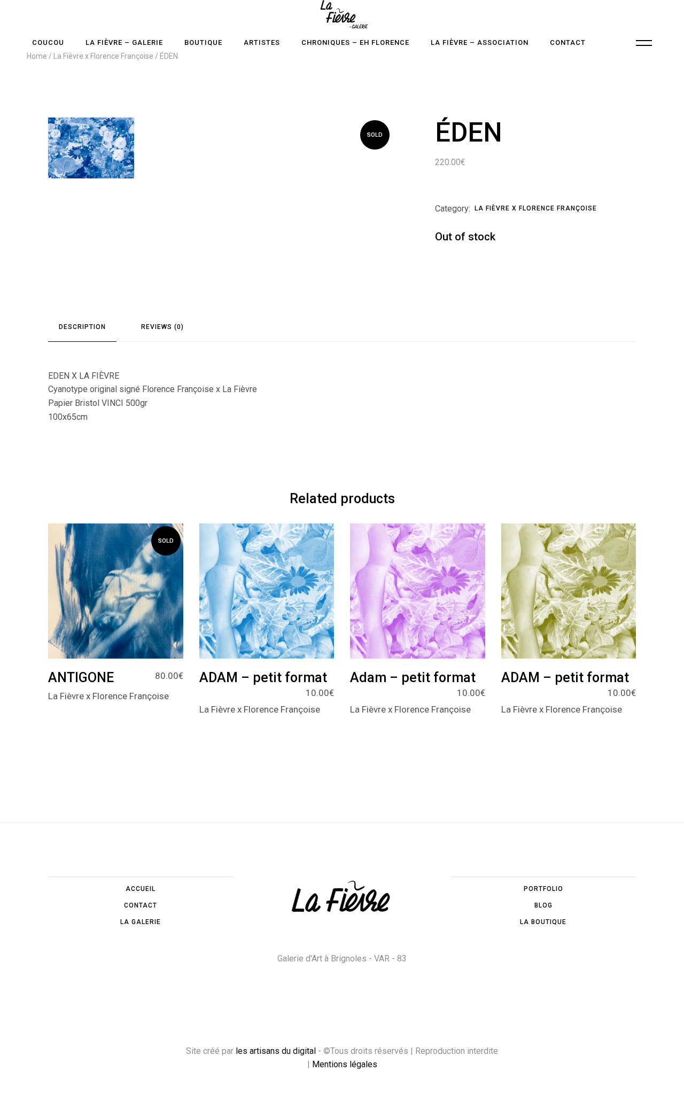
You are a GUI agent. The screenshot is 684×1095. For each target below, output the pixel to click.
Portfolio (543, 889)
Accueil (141, 889)
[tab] (82, 326)
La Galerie (140, 922)
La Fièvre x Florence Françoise (536, 208)
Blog (543, 905)
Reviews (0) (162, 327)
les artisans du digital (276, 1051)
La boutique (543, 922)
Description (82, 327)
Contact (140, 905)
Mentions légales (344, 1064)
